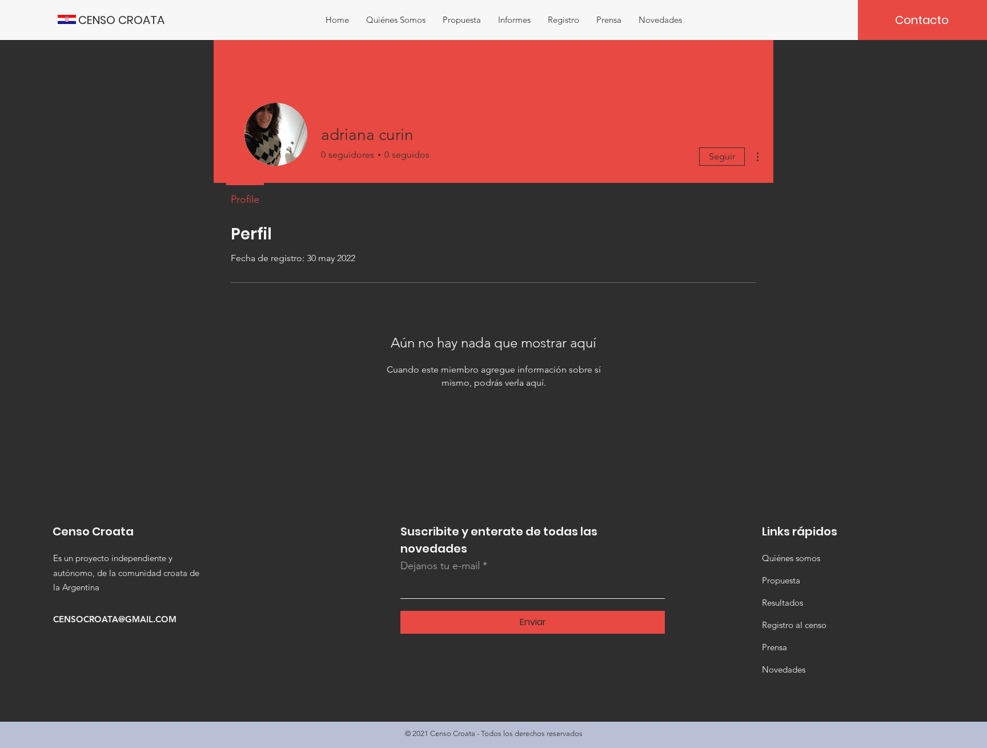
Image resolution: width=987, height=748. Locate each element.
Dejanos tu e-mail (440, 566)
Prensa (774, 647)
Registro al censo (794, 624)
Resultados (782, 602)
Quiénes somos (791, 558)
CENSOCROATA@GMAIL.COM (114, 619)
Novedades (783, 669)
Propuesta (781, 580)
